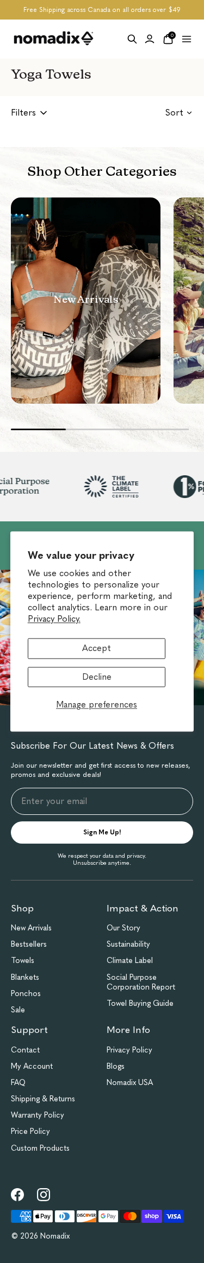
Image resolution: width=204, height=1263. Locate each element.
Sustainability (128, 944)
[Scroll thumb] (38, 429)
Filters (23, 112)
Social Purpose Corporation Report (141, 982)
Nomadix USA (130, 1082)
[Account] (149, 39)
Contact (25, 1050)
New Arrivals (31, 928)
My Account (32, 1066)
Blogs (116, 1066)
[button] (85, 300)
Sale (18, 1010)
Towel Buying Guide (140, 1003)
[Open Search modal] (132, 39)
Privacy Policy (129, 1050)
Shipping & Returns (43, 1098)
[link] (17, 1194)
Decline (97, 677)
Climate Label (130, 960)
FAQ (18, 1082)
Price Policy (30, 1131)
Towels (22, 960)
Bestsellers (29, 944)
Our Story (123, 928)
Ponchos (26, 993)
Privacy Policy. (54, 619)
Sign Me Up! (102, 832)
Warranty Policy (37, 1115)
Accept (96, 648)
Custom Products (40, 1148)
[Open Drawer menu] (186, 39)
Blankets (25, 977)
